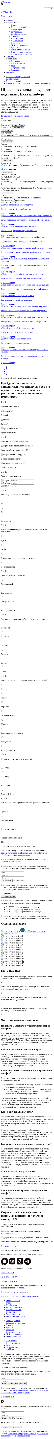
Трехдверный (27, 188)
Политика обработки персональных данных (24, 854)
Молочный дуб (41, 155)
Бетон (31, 151)
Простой (36, 198)
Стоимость (10, 56)
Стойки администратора (21, 52)
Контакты (10, 72)
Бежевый (8, 151)
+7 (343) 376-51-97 (9, 1277)
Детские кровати (13, 1332)
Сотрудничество (18, 68)
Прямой (22, 135)
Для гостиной (17, 38)
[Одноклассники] (20, 1264)
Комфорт (13, 125)
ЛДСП (8, 177)
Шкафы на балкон (18, 34)
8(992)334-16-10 (8, 12)
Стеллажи (15, 36)
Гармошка (9, 135)
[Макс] (2, 4)
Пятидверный (10, 188)
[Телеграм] (27, 1264)
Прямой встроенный (39, 135)
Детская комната (13, 1314)
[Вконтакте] (12, 1264)
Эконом (22, 125)
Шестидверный (12, 190)
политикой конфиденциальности (22, 853)
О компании (16, 61)
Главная (9, 20)
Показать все (7, 142)
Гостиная (10, 1330)
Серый (16, 158)
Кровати (14, 47)
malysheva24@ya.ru (9, 1281)
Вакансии (15, 70)
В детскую (15, 43)
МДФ (18, 177)
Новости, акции (18, 63)
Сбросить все (7, 130)
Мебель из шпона (13, 1336)
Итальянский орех (22, 155)
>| (7, 374)
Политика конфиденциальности (15, 1292)
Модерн (8, 198)
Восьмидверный (11, 182)
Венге (7, 155)
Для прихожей (17, 41)
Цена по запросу (8, 213)
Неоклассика (22, 198)
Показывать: (6, 202)
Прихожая (10, 1312)
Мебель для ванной (19, 45)
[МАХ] (5, 1264)
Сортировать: (7, 200)
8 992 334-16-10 (7, 1273)
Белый (20, 151)
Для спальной (18, 128)
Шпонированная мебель (21, 54)
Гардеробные (16, 32)
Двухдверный (29, 182)
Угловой (8, 139)
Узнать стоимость (8, 116)
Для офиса (28, 165)
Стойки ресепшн (13, 1321)
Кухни (14, 25)
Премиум (20, 147)
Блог (13, 65)
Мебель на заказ (13, 1301)
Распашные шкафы (19, 27)
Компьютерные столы (20, 50)
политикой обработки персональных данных (24, 888)
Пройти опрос (23, 116)
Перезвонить (6, 16)
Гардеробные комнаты (15, 1323)
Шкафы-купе (16, 29)
